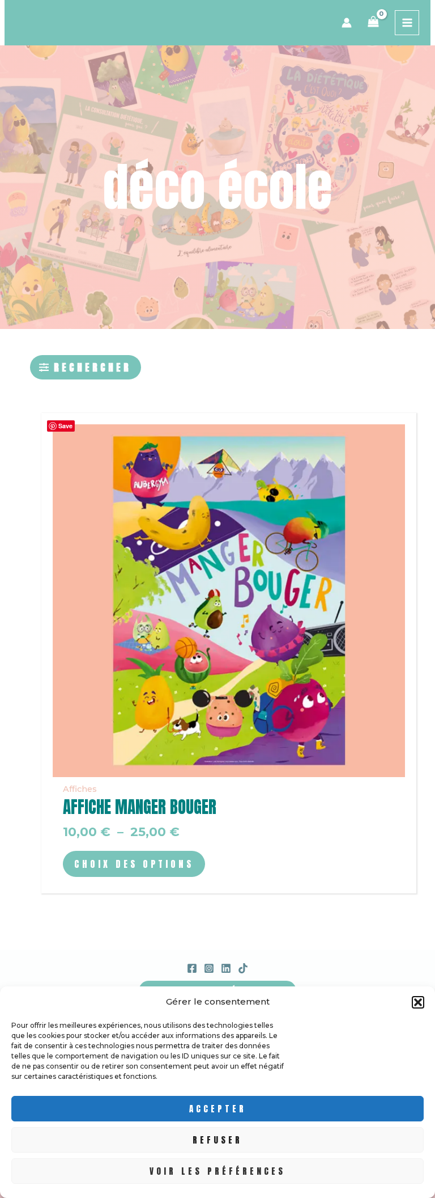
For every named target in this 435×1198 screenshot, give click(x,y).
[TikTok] (243, 968)
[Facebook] (192, 968)
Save (65, 425)
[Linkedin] (226, 968)
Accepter (217, 1108)
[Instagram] (209, 968)
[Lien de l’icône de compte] (347, 23)
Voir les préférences (217, 1171)
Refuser (217, 1139)
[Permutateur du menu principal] (407, 22)
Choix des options (134, 864)
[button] (418, 1002)
